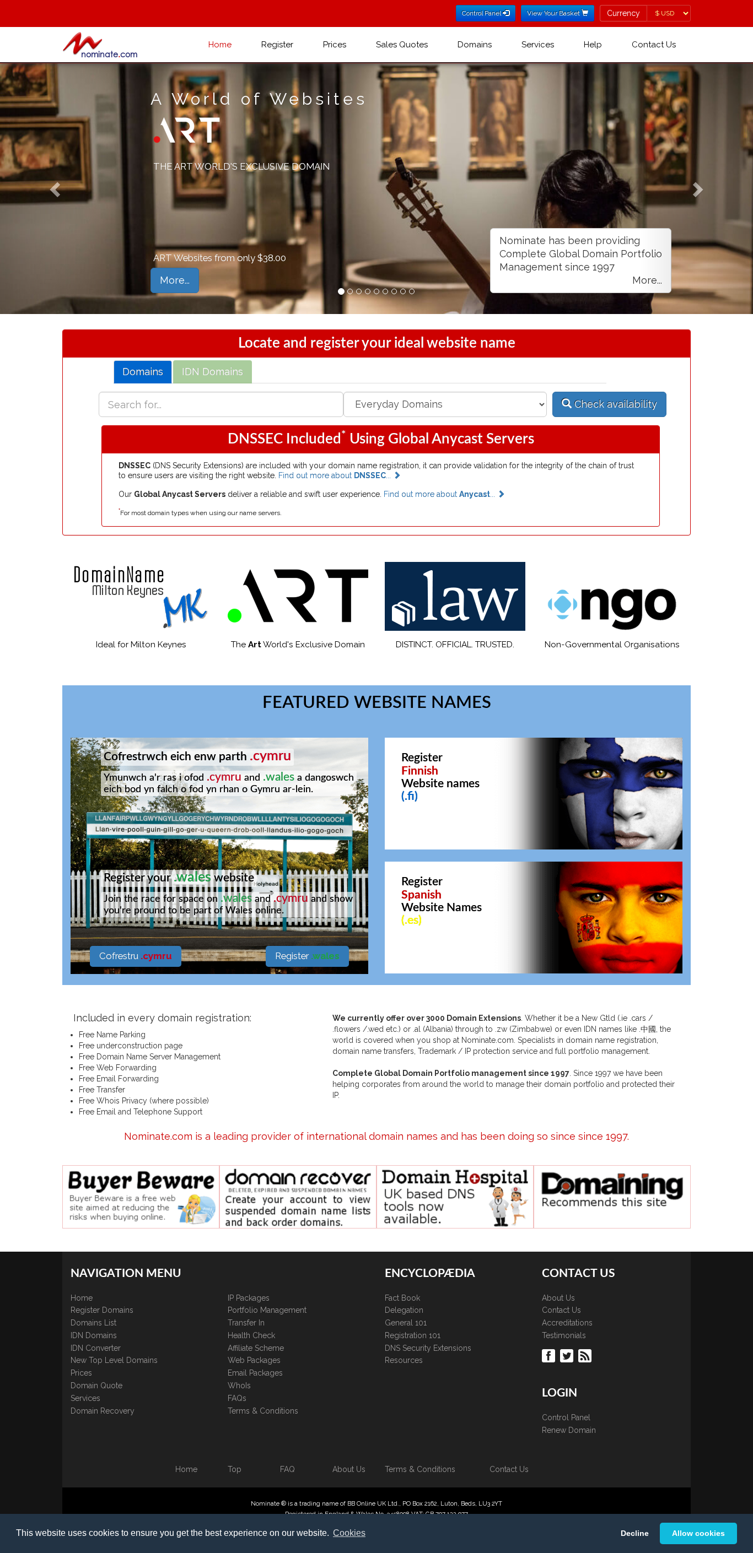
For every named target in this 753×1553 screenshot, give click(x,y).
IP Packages (249, 1298)
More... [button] (175, 280)
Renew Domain (569, 1430)
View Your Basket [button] (554, 13)
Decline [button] (635, 1533)
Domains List (93, 1322)
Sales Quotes (402, 45)
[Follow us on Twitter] (568, 1355)
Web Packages (254, 1360)
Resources (404, 1360)
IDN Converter (96, 1348)
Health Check (251, 1335)
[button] (580, 260)
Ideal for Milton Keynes (141, 645)
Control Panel (566, 1417)
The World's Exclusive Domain (298, 645)
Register (277, 45)
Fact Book (402, 1298)
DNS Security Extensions (428, 1348)
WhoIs (239, 1385)
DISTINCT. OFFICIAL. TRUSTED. (455, 645)
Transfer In (246, 1322)
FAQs (237, 1398)
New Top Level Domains (114, 1360)
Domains (475, 45)
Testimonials (564, 1335)
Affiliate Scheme (256, 1348)
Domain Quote (96, 1385)
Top (234, 1469)
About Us (558, 1298)
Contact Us (654, 45)
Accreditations (567, 1322)
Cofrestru (135, 955)
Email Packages (255, 1372)
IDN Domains (94, 1335)
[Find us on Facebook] (550, 1355)
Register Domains (102, 1310)
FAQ (287, 1469)
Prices (334, 45)
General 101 (406, 1322)
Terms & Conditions (263, 1410)
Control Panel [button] (482, 13)
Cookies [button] (349, 1533)
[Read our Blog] (586, 1355)
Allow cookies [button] (698, 1533)
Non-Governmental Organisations (612, 645)
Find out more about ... (335, 475)
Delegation (404, 1310)
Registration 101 (412, 1335)
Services (537, 45)
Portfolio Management (267, 1310)
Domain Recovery (103, 1410)
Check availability (614, 404)
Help (593, 45)
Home (220, 45)
